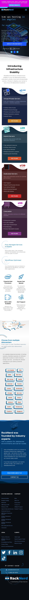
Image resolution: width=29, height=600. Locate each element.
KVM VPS (3, 502)
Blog (15, 498)
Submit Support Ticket (19, 539)
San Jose (19, 393)
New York (18, 374)
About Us (16, 500)
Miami (19, 402)
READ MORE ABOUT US (14, 473)
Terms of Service (5, 537)
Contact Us (17, 504)
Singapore (19, 411)
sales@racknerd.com (13, 569)
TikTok (3, 556)
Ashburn (10, 402)
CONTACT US (14, 477)
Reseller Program (18, 509)
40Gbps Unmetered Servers (6, 523)
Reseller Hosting (5, 500)
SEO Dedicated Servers (7, 525)
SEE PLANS (14, 121)
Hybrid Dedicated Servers (7, 509)
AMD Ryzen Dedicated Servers (6, 514)
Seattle (20, 379)
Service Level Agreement (7, 546)
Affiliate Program (18, 506)
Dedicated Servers (5, 511)
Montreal (9, 384)
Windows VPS (4, 506)
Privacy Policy (4, 544)
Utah (20, 370)
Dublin (9, 407)
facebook (9, 550)
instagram (20, 550)
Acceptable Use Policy (6, 542)
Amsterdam (19, 388)
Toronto (19, 384)
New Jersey (10, 379)
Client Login (17, 537)
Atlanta (10, 397)
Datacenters (17, 502)
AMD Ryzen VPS (5, 504)
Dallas (9, 374)
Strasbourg (19, 407)
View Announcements (19, 541)
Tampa (19, 397)
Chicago (9, 393)
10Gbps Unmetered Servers (5, 517)
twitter (2, 550)
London (9, 388)
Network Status (18, 543)
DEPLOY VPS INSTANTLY (14, 44)
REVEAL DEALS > (14, 5)
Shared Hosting (5, 498)
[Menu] (26, 9)
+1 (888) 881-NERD (13, 572)
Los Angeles (11, 370)
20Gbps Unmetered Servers (6, 520)
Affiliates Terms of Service (5, 539)
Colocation (3, 527)
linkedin (14, 550)
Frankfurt (9, 411)
